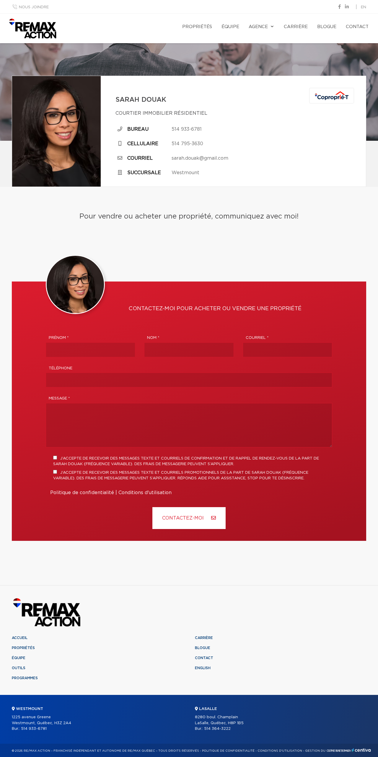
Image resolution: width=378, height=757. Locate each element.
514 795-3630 (187, 143)
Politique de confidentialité (82, 492)
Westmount (185, 172)
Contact (357, 27)
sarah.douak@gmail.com (200, 158)
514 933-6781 (187, 129)
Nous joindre (34, 7)
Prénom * (59, 338)
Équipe (230, 27)
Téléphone (60, 368)
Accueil (19, 638)
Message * (59, 398)
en (363, 7)
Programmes (25, 678)
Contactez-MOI (183, 518)
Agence (258, 27)
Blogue (326, 27)
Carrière (296, 27)
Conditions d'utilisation (145, 492)
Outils (18, 668)
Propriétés (197, 27)
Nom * (153, 338)
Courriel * (257, 338)
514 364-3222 (217, 729)
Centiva (361, 750)
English (203, 668)
